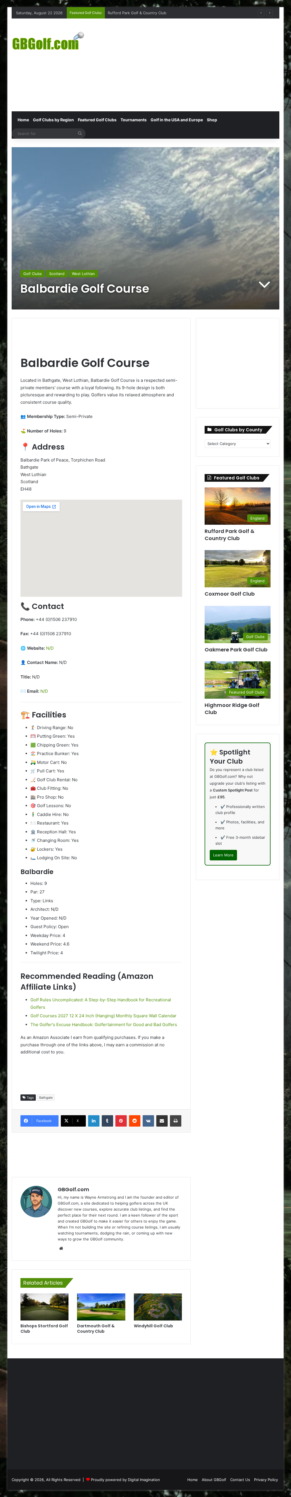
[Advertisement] (197, 64)
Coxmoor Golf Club (124, 13)
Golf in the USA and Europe (177, 119)
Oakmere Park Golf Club (236, 649)
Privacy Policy (266, 1479)
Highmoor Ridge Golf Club (232, 709)
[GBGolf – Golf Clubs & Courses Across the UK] (53, 40)
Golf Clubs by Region (53, 119)
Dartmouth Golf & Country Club (96, 1328)
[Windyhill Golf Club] (158, 1307)
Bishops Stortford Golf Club (44, 1328)
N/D (50, 648)
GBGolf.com (73, 1189)
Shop (212, 119)
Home (23, 119)
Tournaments (133, 119)
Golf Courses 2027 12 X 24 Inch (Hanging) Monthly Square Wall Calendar (103, 1015)
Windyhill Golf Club (153, 1326)
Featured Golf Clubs (97, 119)
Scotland (57, 273)
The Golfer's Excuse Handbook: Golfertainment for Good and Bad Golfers (103, 1024)
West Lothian (83, 273)
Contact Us (240, 1479)
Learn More (223, 855)
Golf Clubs (32, 273)
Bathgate (46, 1098)
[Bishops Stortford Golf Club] (44, 1307)
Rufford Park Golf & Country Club (229, 535)
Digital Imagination (144, 1479)
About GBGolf (214, 1479)
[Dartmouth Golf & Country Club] (101, 1307)
